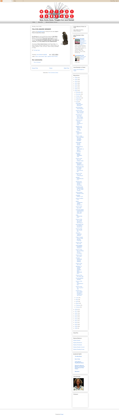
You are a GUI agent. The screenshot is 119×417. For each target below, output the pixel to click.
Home (34, 22)
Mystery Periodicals (77, 344)
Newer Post (35, 68)
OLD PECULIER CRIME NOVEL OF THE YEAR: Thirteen (80, 188)
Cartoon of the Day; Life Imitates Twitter (79, 159)
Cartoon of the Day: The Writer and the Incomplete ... (80, 251)
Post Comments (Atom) (53, 72)
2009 (76, 326)
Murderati (77, 371)
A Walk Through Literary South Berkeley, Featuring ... (79, 239)
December (78, 92)
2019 (76, 90)
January (78, 307)
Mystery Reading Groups (78, 349)
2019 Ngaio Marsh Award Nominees (79, 104)
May (77, 299)
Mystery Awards (76, 340)
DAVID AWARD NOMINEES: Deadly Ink (79, 246)
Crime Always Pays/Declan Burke (79, 362)
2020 (76, 88)
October (78, 96)
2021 (76, 86)
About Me (40, 22)
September (78, 97)
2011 (76, 322)
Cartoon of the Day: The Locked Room (79, 174)
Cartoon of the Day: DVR (79, 207)
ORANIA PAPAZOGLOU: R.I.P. (80, 178)
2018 (76, 309)
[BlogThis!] (53, 54)
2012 (76, 320)
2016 (76, 313)
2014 (76, 316)
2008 (76, 328)
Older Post (66, 68)
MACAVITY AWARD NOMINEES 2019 (79, 155)
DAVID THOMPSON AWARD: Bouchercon (79, 203)
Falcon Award (41, 56)
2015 (76, 315)
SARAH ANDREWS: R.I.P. (79, 133)
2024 (76, 81)
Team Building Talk (79, 55)
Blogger (61, 414)
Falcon (36, 56)
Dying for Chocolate (79, 38)
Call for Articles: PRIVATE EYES (80, 193)
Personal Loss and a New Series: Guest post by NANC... (80, 116)
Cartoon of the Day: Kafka (79, 255)
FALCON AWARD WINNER (79, 279)
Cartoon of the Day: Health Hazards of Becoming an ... (80, 221)
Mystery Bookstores (77, 342)
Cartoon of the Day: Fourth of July (79, 287)
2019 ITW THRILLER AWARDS (79, 234)
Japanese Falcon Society (52, 56)
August (77, 99)
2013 (76, 318)
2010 (76, 324)
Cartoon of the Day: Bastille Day (79, 230)
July (77, 101)
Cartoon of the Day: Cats (79, 243)
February (78, 305)
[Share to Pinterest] (57, 54)
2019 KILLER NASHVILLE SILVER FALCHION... (79, 183)
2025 (76, 79)
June (77, 297)
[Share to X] (55, 54)
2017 (76, 311)
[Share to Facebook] (56, 54)
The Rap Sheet (37, 50)
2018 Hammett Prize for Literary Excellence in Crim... (79, 122)
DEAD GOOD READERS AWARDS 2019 (79, 164)
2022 (76, 85)
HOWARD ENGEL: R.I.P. (79, 196)
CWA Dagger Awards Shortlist (78, 143)
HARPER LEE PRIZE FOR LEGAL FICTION (79, 128)
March (77, 303)
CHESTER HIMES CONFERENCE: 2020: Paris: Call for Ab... (80, 211)
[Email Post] (50, 54)
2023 (76, 83)
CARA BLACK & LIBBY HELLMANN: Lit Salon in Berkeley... (80, 149)
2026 (76, 77)
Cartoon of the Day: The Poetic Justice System (80, 111)
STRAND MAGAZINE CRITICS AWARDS (79, 259)
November (78, 94)
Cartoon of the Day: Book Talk (79, 276)
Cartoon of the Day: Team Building (83, 57)
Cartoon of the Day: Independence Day (79, 283)
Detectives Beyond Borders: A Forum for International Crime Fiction (80, 367)
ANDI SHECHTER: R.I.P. (79, 216)
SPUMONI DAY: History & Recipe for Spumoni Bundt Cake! (83, 42)
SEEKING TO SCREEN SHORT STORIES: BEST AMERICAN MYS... (79, 270)
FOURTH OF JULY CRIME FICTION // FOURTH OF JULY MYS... (79, 293)
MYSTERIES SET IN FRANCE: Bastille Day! (79, 225)
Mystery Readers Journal (51, 22)
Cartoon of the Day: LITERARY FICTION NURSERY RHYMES (80, 138)
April (77, 301)
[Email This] (52, 54)
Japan (45, 56)
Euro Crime (77, 359)
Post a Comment (37, 62)
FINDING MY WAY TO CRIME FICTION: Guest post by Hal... (80, 169)
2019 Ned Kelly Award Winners (79, 108)
